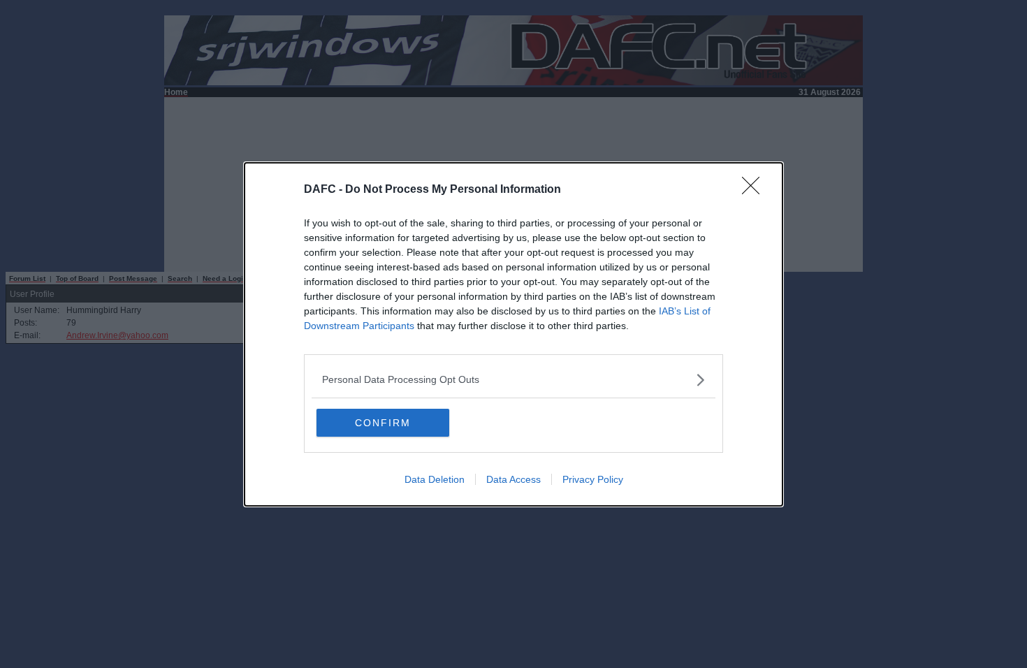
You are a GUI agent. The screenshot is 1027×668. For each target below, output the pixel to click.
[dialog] (513, 334)
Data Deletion (435, 479)
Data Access (513, 479)
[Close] (755, 190)
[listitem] (513, 379)
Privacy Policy (592, 479)
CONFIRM (383, 422)
